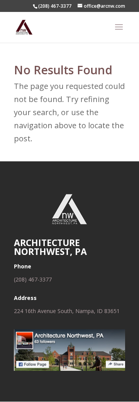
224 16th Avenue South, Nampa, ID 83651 (67, 311)
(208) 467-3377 (33, 279)
